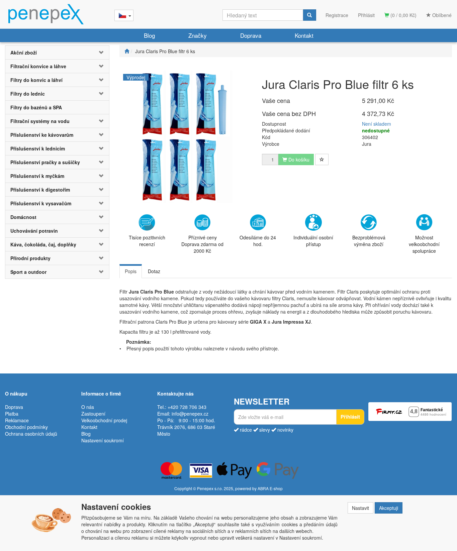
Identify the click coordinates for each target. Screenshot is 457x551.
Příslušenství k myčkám (37, 176)
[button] (100, 52)
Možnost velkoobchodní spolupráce (424, 244)
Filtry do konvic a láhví (36, 80)
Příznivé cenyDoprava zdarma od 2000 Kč (202, 244)
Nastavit (360, 508)
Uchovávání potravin (34, 230)
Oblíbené (441, 15)
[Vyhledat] (309, 15)
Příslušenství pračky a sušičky (45, 162)
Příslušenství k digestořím (40, 189)
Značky (197, 35)
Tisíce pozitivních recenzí (147, 240)
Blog (149, 35)
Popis (130, 271)
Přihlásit (366, 15)
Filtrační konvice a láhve (38, 66)
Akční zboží (23, 52)
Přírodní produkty (30, 258)
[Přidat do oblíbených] (322, 159)
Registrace (337, 15)
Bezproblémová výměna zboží (368, 240)
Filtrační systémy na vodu (40, 121)
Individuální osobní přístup (313, 240)
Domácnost (23, 217)
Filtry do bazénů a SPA (36, 107)
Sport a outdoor (28, 271)
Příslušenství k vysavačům (40, 203)
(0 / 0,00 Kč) (403, 15)
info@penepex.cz (190, 413)
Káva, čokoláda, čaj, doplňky (43, 244)
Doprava (250, 35)
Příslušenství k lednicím (37, 148)
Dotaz (154, 271)
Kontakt (304, 35)
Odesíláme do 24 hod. (258, 240)
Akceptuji (388, 508)
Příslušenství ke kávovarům (41, 134)
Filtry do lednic (27, 93)
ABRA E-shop (270, 488)
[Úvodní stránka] (126, 51)
